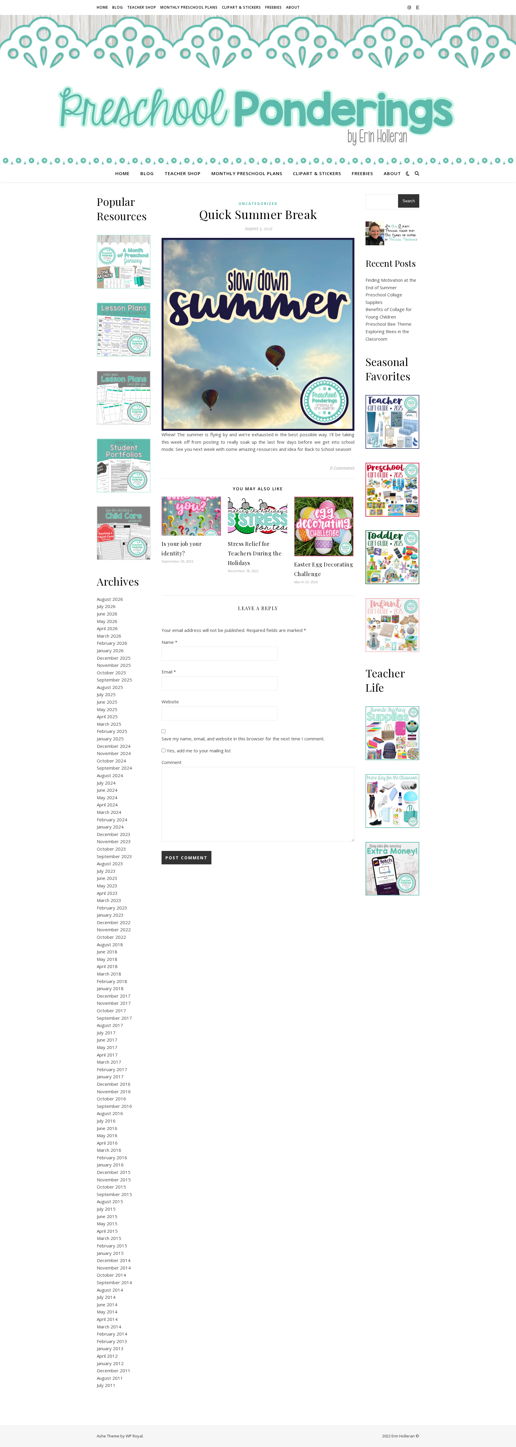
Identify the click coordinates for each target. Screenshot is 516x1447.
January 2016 (110, 1165)
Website (170, 702)
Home (102, 7)
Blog (117, 7)
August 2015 (110, 1201)
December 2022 (113, 922)
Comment (172, 762)
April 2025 (107, 716)
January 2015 (110, 1253)
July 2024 (106, 783)
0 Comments (342, 468)
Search (409, 201)
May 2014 (107, 1312)
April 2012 (107, 1356)
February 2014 (112, 1334)
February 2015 (112, 1246)
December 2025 (113, 658)
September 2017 (114, 1018)
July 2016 (106, 1121)
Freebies (273, 7)
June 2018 (107, 952)
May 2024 (107, 797)
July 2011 (106, 1385)
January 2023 (110, 915)
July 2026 (106, 606)
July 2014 (106, 1297)
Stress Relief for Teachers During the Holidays (255, 553)
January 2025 (110, 739)
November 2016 (114, 1091)
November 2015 (114, 1180)
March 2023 (109, 900)
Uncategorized (258, 203)
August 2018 (110, 944)
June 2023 (107, 878)
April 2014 (107, 1319)
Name (169, 642)
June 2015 (107, 1216)
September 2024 (114, 768)
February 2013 (112, 1341)
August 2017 (110, 1025)
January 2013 (110, 1348)
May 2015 (107, 1223)
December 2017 (113, 996)
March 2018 (109, 974)
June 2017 (107, 1040)
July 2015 (106, 1209)
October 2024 (111, 761)
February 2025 (112, 731)
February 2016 (112, 1157)
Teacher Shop (141, 7)
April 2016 (107, 1143)
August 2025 (110, 687)
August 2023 (110, 863)
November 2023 (114, 841)
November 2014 (114, 1268)
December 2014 (113, 1260)
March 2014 (109, 1327)
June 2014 (107, 1304)
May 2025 (107, 709)
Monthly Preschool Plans (189, 7)
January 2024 (110, 827)
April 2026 (107, 628)
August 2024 (110, 775)
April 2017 (107, 1055)
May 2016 (107, 1135)
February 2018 (112, 981)
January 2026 (110, 650)
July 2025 (106, 694)
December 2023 (113, 834)
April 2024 (107, 805)
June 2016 (107, 1128)
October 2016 (111, 1099)
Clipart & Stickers (241, 7)
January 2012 (110, 1363)
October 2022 (111, 937)
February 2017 (112, 1069)
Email (169, 672)
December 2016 (113, 1084)
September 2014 (114, 1282)
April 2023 (107, 893)
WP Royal (134, 1436)
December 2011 (113, 1370)
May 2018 (107, 959)
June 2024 (107, 790)
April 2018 (107, 966)
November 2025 (114, 665)
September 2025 (114, 680)
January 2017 (110, 1076)
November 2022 (114, 929)
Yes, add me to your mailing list (198, 751)
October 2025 (111, 673)
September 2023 (114, 856)
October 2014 (111, 1275)
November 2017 (114, 1003)
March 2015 (109, 1238)
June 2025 (107, 702)
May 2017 (107, 1047)
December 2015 (113, 1172)
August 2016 (110, 1113)
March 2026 (109, 636)
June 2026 (107, 614)
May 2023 (107, 886)
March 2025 (109, 724)
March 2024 (109, 812)
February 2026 (112, 643)
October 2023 (111, 849)
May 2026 (107, 621)
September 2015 (114, 1194)
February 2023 (112, 908)
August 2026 (110, 599)
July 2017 (106, 1033)
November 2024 (114, 753)
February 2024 (112, 820)
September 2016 (114, 1106)
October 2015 (111, 1187)
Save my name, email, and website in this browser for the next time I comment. (243, 739)
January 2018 (110, 988)
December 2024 (113, 746)
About (293, 7)
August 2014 (110, 1290)
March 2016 (109, 1150)
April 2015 (107, 1231)
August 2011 (110, 1378)
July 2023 (106, 871)
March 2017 (109, 1062)
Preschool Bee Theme (388, 324)
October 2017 (111, 1010)
